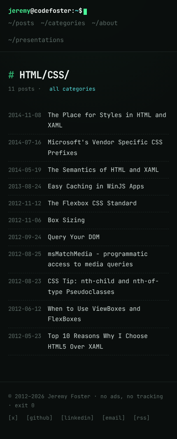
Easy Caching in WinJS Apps (96, 186)
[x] (13, 417)
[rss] (141, 417)
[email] (113, 417)
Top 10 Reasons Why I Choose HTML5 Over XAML (98, 341)
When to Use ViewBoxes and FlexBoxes (94, 314)
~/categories (63, 23)
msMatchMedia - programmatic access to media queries (98, 259)
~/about (105, 23)
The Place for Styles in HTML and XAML (107, 120)
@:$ (45, 11)
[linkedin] (77, 417)
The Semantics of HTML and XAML (103, 170)
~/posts (21, 23)
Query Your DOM (74, 237)
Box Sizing (66, 220)
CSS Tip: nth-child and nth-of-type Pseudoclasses (103, 286)
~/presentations (36, 40)
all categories (72, 88)
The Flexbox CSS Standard (92, 203)
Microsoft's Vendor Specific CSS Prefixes (105, 147)
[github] (39, 417)
